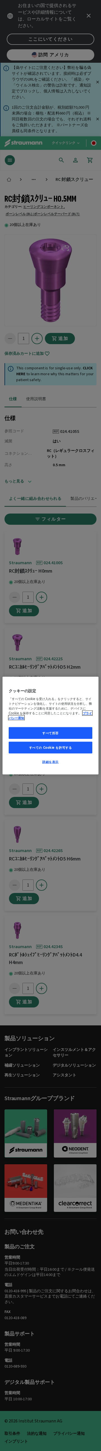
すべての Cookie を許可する (50, 747)
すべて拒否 (50, 733)
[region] (50, 726)
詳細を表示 (50, 761)
